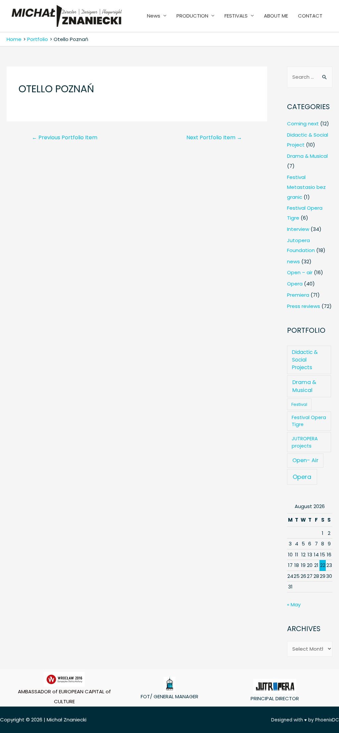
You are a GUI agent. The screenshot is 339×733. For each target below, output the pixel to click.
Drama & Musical (307, 155)
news (293, 261)
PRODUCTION (192, 15)
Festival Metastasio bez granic (306, 187)
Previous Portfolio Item (64, 137)
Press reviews (303, 306)
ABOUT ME (276, 15)
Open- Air (305, 460)
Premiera (298, 294)
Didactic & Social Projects (305, 360)
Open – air (300, 272)
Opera (295, 283)
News (153, 15)
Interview (298, 229)
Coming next (303, 123)
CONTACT (310, 15)
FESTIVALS (236, 15)
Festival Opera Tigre (309, 421)
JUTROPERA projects (305, 442)
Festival (299, 404)
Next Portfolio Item (214, 137)
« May (294, 604)
